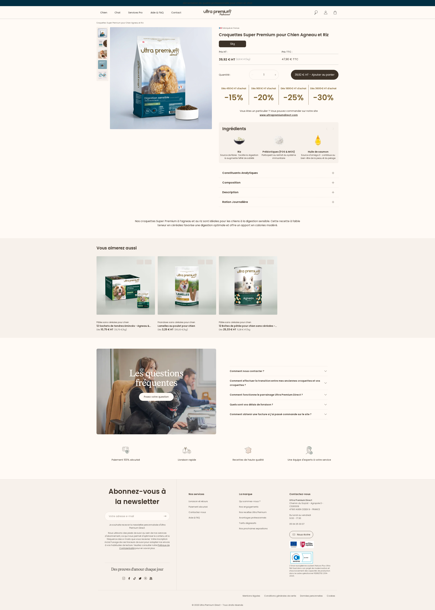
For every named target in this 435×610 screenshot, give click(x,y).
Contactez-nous (197, 512)
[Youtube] (151, 579)
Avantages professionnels (252, 517)
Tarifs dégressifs (247, 523)
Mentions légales (251, 595)
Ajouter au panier (126, 311)
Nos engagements (248, 506)
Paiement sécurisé (198, 506)
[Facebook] (129, 579)
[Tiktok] (134, 579)
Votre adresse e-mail (121, 516)
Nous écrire (303, 534)
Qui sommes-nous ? (249, 501)
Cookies (331, 595)
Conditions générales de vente (280, 595)
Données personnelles (311, 595)
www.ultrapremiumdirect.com (279, 115)
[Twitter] (140, 579)
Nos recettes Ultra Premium (253, 512)
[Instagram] (124, 579)
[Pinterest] (145, 579)
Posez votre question (156, 396)
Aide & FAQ (194, 517)
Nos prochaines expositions (253, 528)
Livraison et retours (198, 501)
